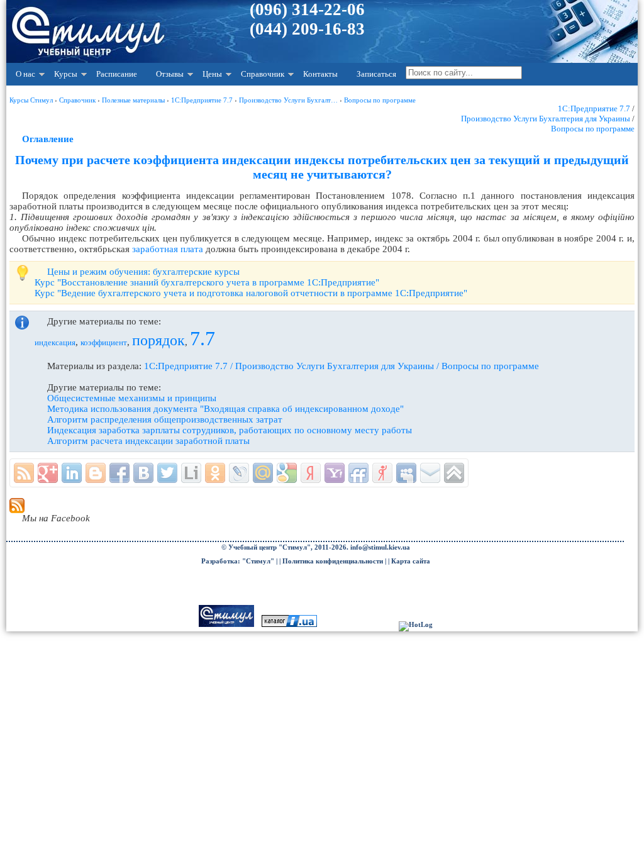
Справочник (262, 74)
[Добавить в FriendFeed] (358, 473)
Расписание (116, 74)
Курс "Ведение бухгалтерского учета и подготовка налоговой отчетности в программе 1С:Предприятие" (251, 293)
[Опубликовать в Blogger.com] (96, 473)
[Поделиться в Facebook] (119, 473)
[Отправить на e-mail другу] (430, 473)
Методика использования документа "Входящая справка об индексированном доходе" (225, 409)
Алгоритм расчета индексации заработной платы (148, 441)
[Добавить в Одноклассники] (215, 473)
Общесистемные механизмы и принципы (131, 398)
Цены (212, 74)
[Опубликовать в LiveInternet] (191, 473)
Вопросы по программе (593, 128)
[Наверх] (454, 473)
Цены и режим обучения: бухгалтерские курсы (143, 272)
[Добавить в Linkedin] (72, 473)
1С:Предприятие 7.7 (594, 108)
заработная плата (167, 249)
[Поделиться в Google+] (48, 473)
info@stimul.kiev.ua (380, 547)
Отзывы (170, 74)
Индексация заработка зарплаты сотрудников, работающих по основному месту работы (229, 430)
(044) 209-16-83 (307, 28)
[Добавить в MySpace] (406, 473)
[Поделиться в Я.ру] (382, 473)
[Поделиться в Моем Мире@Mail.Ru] (263, 473)
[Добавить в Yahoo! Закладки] (335, 473)
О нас (25, 74)
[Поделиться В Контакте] (143, 473)
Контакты (320, 74)
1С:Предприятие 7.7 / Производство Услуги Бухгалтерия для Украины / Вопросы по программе (341, 366)
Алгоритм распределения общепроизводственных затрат (164, 419)
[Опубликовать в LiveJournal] (239, 473)
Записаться (376, 74)
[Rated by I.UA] (289, 624)
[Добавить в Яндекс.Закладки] (311, 473)
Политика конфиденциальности (332, 561)
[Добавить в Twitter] (167, 473)
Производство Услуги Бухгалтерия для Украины (545, 118)
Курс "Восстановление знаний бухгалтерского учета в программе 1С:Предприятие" (207, 282)
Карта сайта (410, 561)
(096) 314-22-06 (307, 9)
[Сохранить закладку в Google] (287, 473)
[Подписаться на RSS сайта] (24, 473)
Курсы (65, 74)
